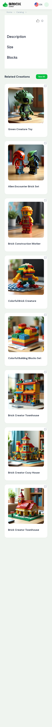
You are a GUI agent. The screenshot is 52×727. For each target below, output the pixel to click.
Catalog (20, 12)
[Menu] (46, 4)
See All (41, 76)
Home (9, 12)
